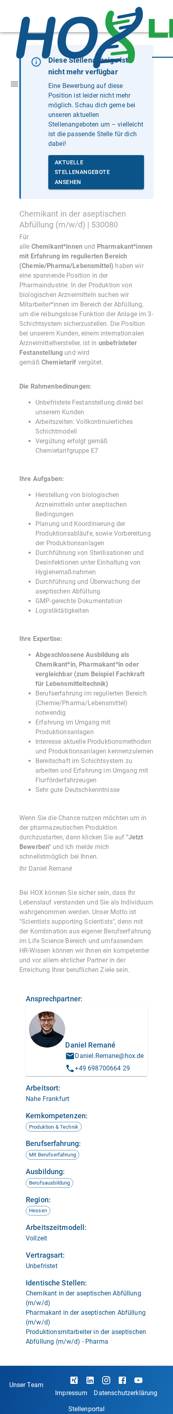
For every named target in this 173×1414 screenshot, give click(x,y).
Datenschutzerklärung (125, 1393)
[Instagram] (106, 1380)
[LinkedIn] (90, 1380)
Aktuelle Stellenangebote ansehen (82, 172)
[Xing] (74, 1380)
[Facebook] (122, 1380)
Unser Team (26, 1385)
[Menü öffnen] (14, 84)
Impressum (71, 1393)
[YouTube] (138, 1380)
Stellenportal (86, 1409)
